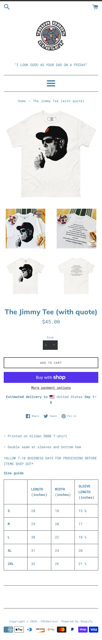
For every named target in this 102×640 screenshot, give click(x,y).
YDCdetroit (49, 621)
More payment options (51, 387)
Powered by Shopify (77, 621)
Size (50, 337)
